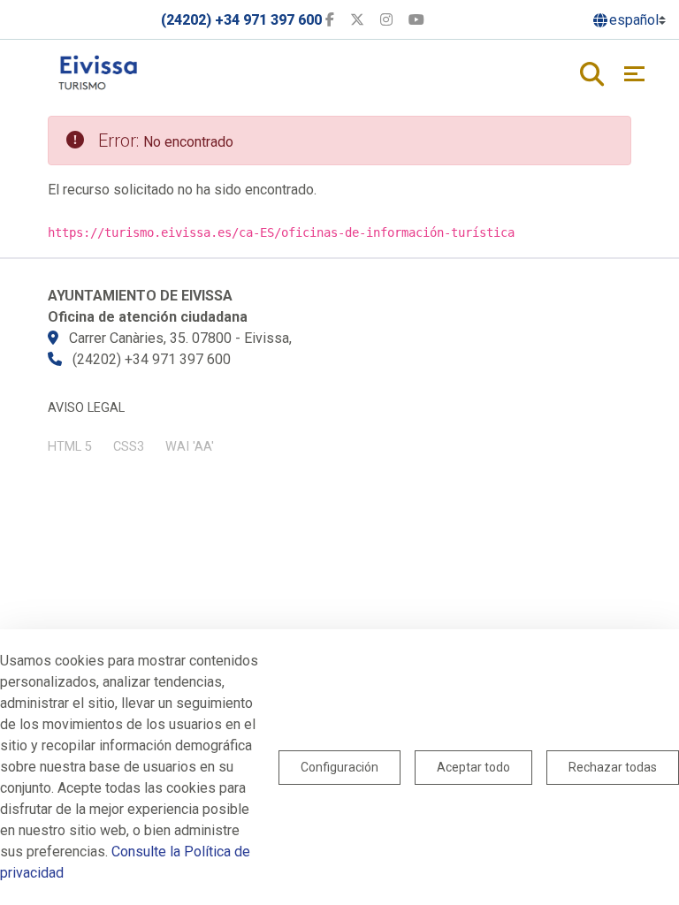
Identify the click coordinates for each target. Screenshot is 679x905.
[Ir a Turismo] (105, 67)
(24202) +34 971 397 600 (241, 19)
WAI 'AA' (189, 446)
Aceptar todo (473, 767)
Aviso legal (86, 407)
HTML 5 (70, 446)
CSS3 (128, 446)
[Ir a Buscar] (592, 75)
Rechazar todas (612, 767)
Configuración (339, 767)
